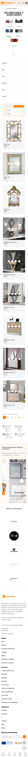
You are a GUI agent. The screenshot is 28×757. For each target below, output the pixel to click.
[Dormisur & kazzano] (14, 565)
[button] (26, 3)
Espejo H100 (7, 177)
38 (19, 417)
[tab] (14, 53)
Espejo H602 (7, 144)
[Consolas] (18, 21)
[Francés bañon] (14, 579)
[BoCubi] (14, 536)
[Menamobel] (7, 3)
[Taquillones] (18, 30)
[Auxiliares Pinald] (14, 522)
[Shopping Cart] (24, 748)
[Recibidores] (9, 21)
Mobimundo (6, 143)
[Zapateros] (14, 40)
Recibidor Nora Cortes (9, 405)
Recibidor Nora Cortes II (10, 372)
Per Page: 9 (8, 113)
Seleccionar (8, 110)
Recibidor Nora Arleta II (9, 274)
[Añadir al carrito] (12, 131)
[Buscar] (15, 3)
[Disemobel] (14, 550)
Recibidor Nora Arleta (9, 307)
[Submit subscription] (24, 736)
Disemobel (6, 240)
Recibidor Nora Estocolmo (10, 242)
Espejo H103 (7, 209)
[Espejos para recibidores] (9, 30)
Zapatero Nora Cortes (9, 340)
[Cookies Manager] (24, 743)
